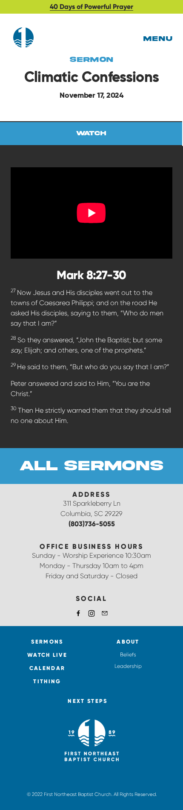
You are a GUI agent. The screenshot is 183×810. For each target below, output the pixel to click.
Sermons (47, 641)
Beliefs (128, 655)
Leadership (128, 666)
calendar (47, 668)
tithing (47, 681)
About (128, 641)
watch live (47, 655)
